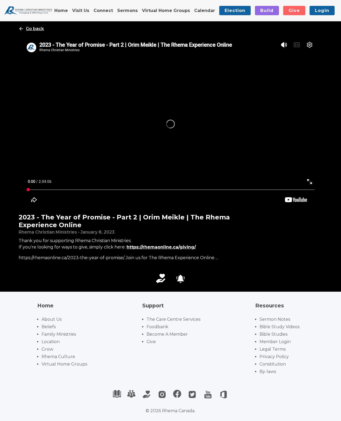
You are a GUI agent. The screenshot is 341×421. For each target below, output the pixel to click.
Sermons (127, 10)
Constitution (272, 364)
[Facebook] (177, 394)
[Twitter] (192, 394)
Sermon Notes (274, 319)
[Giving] (146, 394)
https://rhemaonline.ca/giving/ (161, 247)
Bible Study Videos (279, 326)
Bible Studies (273, 334)
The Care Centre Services (173, 319)
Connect (103, 10)
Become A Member (167, 334)
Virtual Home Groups (166, 10)
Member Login (275, 341)
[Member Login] (131, 394)
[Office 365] (224, 394)
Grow (47, 349)
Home (61, 10)
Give (294, 10)
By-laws (267, 371)
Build (267, 10)
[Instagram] (162, 394)
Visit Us (80, 10)
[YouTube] (208, 394)
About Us (52, 319)
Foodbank (157, 326)
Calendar (204, 10)
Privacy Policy (274, 356)
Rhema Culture (58, 356)
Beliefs (49, 326)
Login (322, 10)
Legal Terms (272, 349)
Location (51, 341)
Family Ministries (59, 334)
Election (235, 10)
